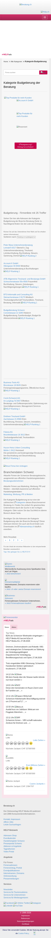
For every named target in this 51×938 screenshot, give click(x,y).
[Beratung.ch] (25, 5)
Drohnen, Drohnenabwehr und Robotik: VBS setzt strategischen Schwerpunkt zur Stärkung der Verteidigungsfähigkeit (25, 649)
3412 (13, 450)
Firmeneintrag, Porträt (13, 868)
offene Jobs (8, 822)
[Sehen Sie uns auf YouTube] (18, 906)
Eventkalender (10, 838)
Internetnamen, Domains (14, 873)
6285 (21, 313)
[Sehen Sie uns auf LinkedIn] (8, 906)
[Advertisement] (19, 37)
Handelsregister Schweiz (14, 841)
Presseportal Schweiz (13, 844)
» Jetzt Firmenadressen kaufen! (18, 603)
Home (6, 61)
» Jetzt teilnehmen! (13, 574)
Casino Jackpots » (37, 784)
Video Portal (9, 852)
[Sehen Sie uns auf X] (22, 903)
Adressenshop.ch (27, 527)
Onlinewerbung (10, 876)
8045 (18, 385)
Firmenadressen (10, 865)
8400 (18, 266)
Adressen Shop (10, 836)
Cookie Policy (23, 933)
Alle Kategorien (16, 61)
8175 (23, 297)
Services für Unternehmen (15, 895)
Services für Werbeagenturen (16, 898)
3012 (23, 435)
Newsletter (8, 889)
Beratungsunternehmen (13, 481)
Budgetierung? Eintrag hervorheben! (25, 146)
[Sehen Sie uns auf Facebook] (9, 903)
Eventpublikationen (12, 871)
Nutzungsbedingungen (25, 921)
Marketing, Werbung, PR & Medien (18, 494)
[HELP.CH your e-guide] (45, 12)
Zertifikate (25, 924)
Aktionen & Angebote (12, 846)
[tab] (7, 627)
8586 (19, 419)
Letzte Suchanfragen (12, 825)
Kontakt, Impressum (12, 819)
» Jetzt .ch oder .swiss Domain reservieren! (23, 589)
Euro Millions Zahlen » (35, 765)
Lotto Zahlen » (39, 740)
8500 (25, 282)
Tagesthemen (9, 849)
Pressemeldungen (11, 879)
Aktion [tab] (14, 627)
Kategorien (21, 502)
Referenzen (25, 918)
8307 (19, 401)
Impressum (25, 915)
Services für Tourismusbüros (15, 892)
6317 (14, 248)
